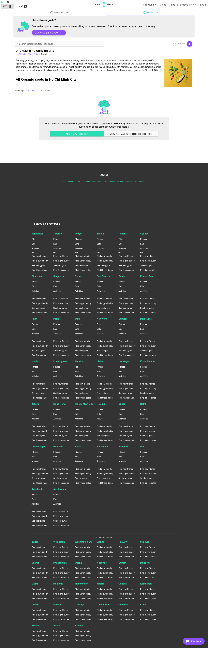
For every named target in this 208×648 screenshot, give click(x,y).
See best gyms (38, 265)
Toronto (57, 233)
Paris (56, 318)
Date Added (45, 90)
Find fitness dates (39, 270)
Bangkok (123, 446)
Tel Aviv (122, 541)
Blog (173, 4)
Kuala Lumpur (148, 361)
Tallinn (100, 233)
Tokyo (78, 233)
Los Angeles (60, 361)
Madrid (100, 583)
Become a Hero (188, 4)
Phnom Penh (147, 276)
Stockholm (37, 276)
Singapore (59, 276)
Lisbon (100, 361)
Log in (203, 4)
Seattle (35, 562)
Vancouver (37, 233)
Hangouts (150, 12)
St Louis (144, 541)
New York (102, 318)
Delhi (143, 403)
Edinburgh (146, 583)
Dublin (35, 604)
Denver (57, 604)
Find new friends (39, 256)
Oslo (77, 318)
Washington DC (83, 541)
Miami (35, 583)
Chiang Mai (103, 604)
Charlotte (123, 604)
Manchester (81, 583)
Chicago (79, 604)
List (7, 6)
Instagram (111, 181)
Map (23, 6)
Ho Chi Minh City (84, 403)
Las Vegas (124, 361)
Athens (79, 625)
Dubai (121, 403)
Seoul (78, 276)
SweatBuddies (59, 12)
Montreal (145, 562)
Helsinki (101, 403)
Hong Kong (59, 403)
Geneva (122, 583)
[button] (194, 641)
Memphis (58, 583)
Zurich (35, 541)
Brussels (58, 446)
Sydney (144, 233)
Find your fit (149, 4)
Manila (35, 361)
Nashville (102, 562)
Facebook (102, 181)
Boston (35, 625)
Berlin (78, 446)
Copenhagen (39, 446)
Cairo (143, 604)
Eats (36, 54)
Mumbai (122, 318)
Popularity (31, 90)
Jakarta (35, 403)
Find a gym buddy (40, 260)
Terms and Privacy (89, 181)
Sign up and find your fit (49, 32)
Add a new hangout (77, 134)
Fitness (35, 239)
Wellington (59, 541)
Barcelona (102, 446)
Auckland (37, 489)
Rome (121, 276)
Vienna (100, 541)
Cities (163, 4)
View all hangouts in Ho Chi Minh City (131, 134)
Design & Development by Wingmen (131, 181)
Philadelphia (60, 562)
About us (71, 181)
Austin (56, 625)
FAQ (64, 181)
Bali (142, 446)
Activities (35, 248)
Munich (122, 562)
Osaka (78, 562)
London (79, 361)
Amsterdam (59, 489)
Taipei (121, 233)
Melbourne (146, 318)
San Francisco (104, 276)
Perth (34, 318)
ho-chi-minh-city (23, 54)
